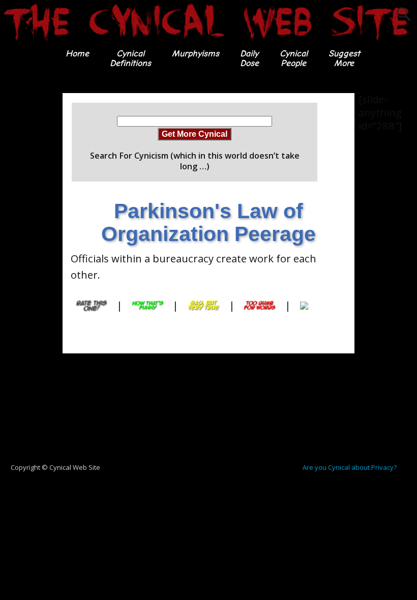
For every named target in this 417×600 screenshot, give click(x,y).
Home (77, 53)
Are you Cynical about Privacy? (350, 467)
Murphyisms (195, 53)
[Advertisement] (40, 245)
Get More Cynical (194, 133)
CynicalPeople (294, 58)
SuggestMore (344, 58)
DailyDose (249, 58)
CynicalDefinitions (130, 58)
